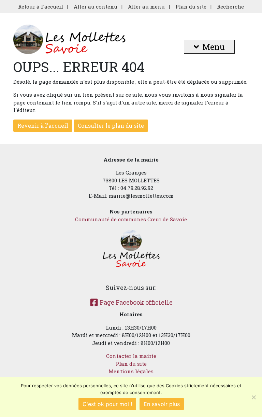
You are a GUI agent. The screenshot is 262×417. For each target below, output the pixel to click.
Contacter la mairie (131, 355)
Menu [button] (213, 46)
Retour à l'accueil (40, 6)
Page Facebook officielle (135, 302)
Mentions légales (131, 371)
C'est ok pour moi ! (107, 404)
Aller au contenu (95, 6)
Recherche (230, 6)
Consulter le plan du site (111, 125)
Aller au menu (146, 6)
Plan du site (190, 6)
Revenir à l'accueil (42, 125)
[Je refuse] (253, 397)
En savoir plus (162, 404)
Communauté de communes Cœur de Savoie (131, 219)
